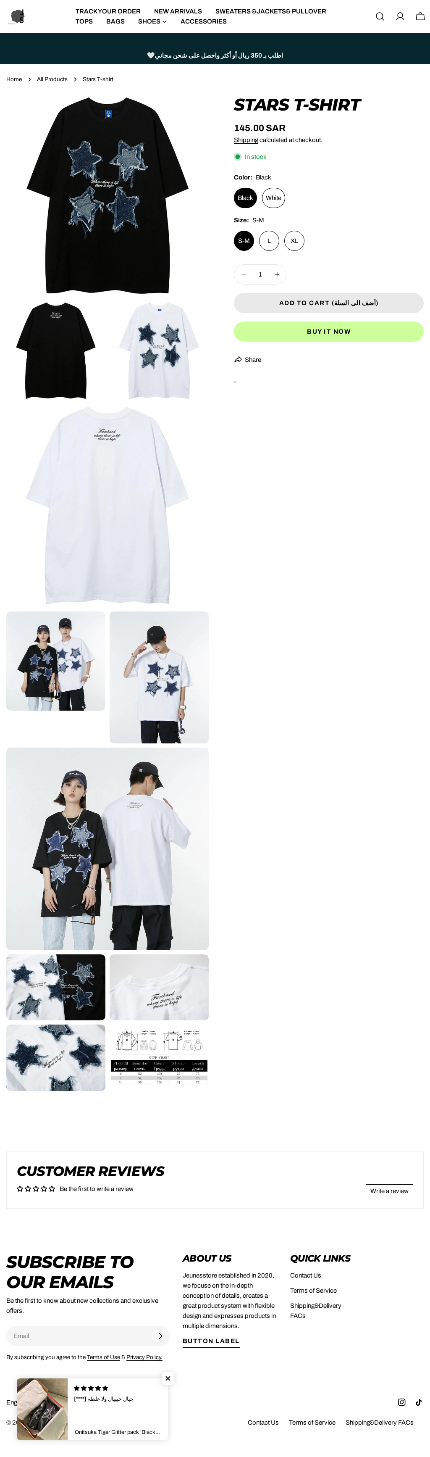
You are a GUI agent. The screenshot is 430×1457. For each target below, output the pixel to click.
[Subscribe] (160, 1336)
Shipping (246, 140)
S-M (244, 240)
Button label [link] (211, 1341)
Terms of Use (103, 1357)
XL (294, 240)
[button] (168, 1378)
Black (245, 198)
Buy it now (329, 331)
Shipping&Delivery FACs (380, 1422)
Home (14, 79)
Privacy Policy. (144, 1357)
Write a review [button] (389, 1191)
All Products (52, 79)
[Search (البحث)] (380, 16)
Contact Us (305, 1275)
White (273, 198)
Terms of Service (313, 1290)
